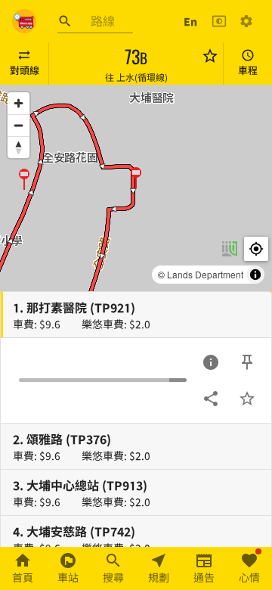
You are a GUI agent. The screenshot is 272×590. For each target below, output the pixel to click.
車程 (248, 70)
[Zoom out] (18, 125)
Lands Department (205, 274)
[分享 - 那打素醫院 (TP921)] (211, 398)
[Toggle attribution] (255, 275)
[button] (24, 178)
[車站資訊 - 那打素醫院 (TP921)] (211, 362)
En (190, 21)
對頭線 (24, 70)
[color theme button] (219, 21)
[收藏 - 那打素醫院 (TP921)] (247, 398)
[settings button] (246, 21)
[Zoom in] (18, 103)
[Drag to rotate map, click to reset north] (18, 147)
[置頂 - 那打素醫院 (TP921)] (247, 362)
